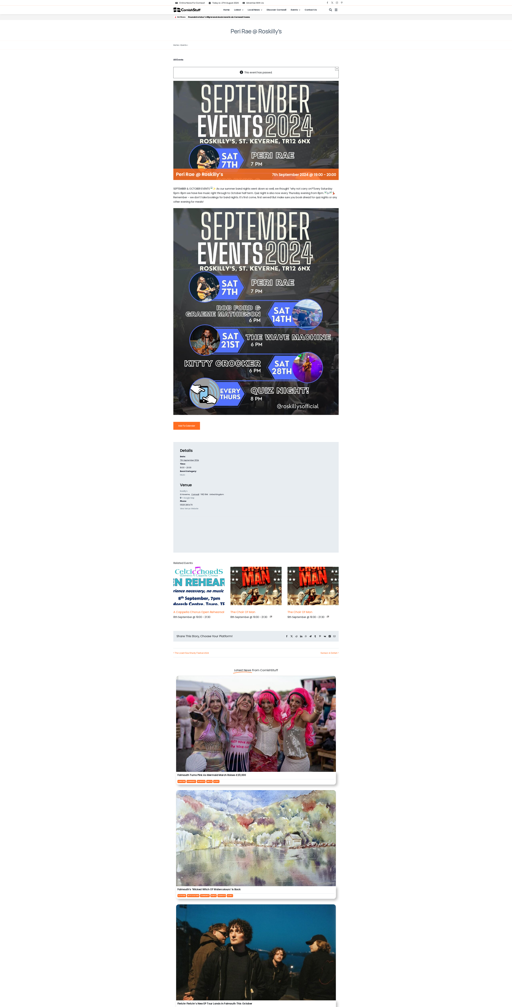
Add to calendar (186, 426)
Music (182, 474)
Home (176, 45)
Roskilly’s (183, 491)
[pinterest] (342, 3)
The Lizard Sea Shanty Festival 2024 (192, 652)
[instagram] (337, 3)
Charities (181, 781)
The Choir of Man (242, 612)
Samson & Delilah (329, 652)
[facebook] (327, 3)
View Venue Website (189, 508)
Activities (181, 895)
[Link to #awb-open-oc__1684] (336, 9)
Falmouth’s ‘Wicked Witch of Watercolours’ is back (209, 889)
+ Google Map (188, 498)
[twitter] (332, 3)
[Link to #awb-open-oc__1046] (330, 9)
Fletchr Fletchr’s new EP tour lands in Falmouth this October (214, 1003)
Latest (216, 781)
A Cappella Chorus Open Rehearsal (198, 612)
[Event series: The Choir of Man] (271, 616)
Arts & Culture (193, 895)
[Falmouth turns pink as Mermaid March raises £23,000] (256, 678)
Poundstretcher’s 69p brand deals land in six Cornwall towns (219, 17)
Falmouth (201, 781)
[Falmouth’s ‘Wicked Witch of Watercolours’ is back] (256, 792)
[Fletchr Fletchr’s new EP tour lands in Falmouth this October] (256, 906)
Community (191, 781)
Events (184, 45)
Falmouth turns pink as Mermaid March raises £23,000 (211, 775)
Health (209, 781)
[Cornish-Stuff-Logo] (187, 9)
